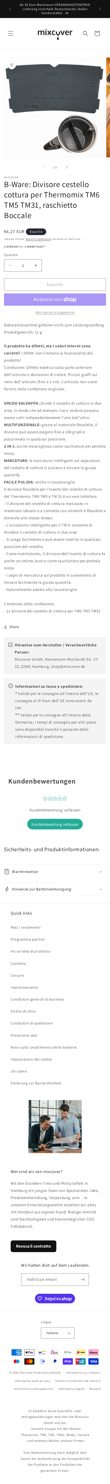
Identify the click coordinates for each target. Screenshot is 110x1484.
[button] (11, 33)
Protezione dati (24, 1035)
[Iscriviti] (83, 1279)
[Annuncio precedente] (10, 9)
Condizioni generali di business (38, 999)
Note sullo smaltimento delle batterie (44, 1047)
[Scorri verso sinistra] (43, 167)
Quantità (11, 255)
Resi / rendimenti (25, 927)
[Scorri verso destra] (67, 167)
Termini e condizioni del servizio (77, 1381)
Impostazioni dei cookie (31, 1059)
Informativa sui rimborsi (83, 1372)
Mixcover (26, 1372)
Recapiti (95, 1389)
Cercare (17, 975)
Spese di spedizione (38, 239)
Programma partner (28, 939)
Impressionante (24, 987)
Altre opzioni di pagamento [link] (55, 312)
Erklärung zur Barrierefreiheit (36, 1083)
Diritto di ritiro (23, 1011)
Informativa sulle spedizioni (34, 1389)
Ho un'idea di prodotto (30, 951)
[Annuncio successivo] (100, 9)
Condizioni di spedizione (32, 1023)
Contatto (18, 963)
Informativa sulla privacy (32, 1381)
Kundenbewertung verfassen (55, 824)
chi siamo (19, 1071)
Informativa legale (71, 1389)
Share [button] (14, 626)
